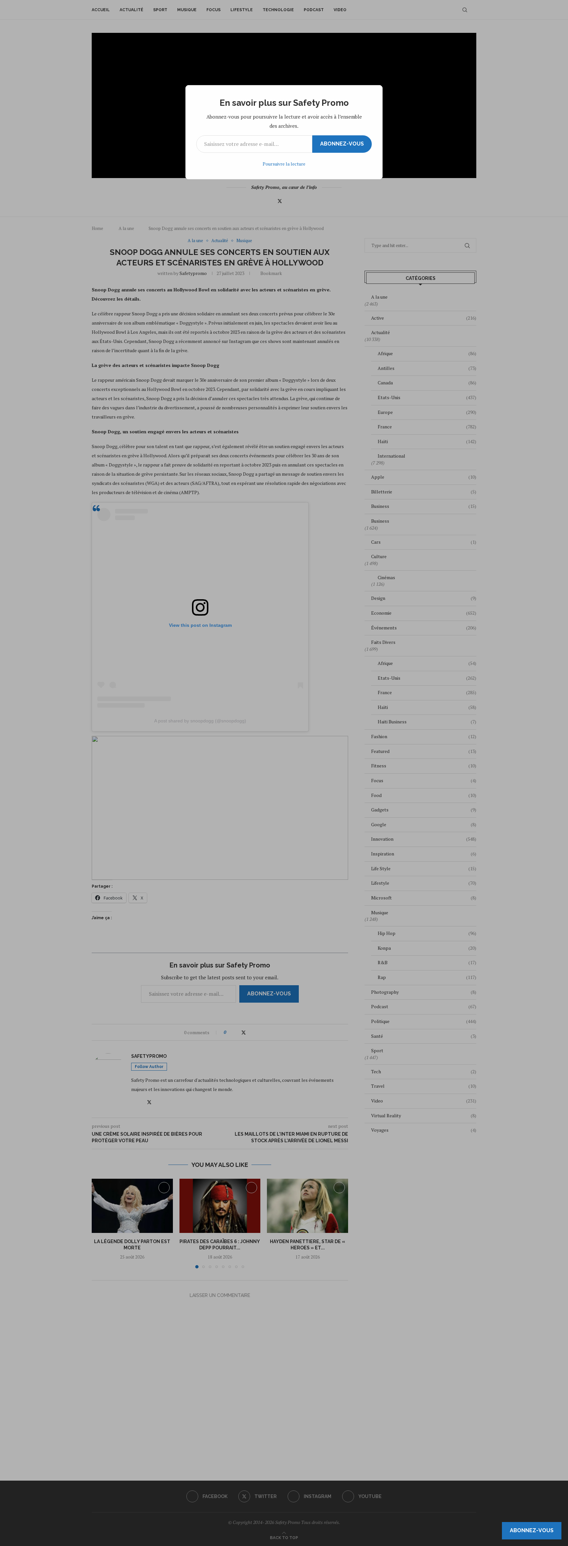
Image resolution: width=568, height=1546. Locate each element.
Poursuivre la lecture (284, 164)
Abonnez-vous (342, 144)
